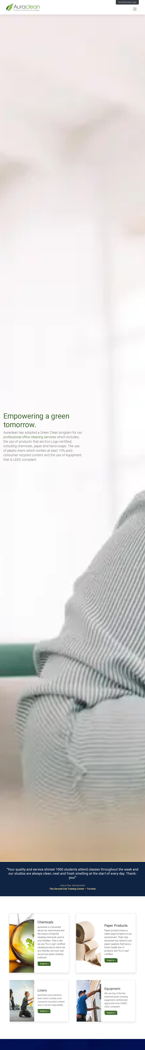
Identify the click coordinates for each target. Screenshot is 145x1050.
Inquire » (44, 964)
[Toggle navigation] (135, 9)
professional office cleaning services (29, 437)
